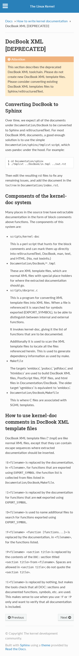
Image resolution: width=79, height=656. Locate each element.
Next (64, 617)
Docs (9, 21)
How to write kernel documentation (42, 21)
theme (45, 645)
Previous (17, 617)
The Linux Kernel (42, 6)
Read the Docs (15, 649)
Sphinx (25, 645)
